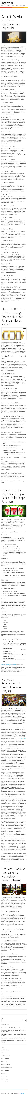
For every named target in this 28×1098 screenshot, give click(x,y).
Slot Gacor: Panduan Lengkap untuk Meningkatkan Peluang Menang (13, 874)
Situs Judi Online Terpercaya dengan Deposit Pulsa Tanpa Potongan (13, 495)
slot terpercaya (4, 1076)
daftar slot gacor (4, 1079)
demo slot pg (4, 1061)
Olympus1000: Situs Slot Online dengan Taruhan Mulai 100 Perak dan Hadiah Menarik (13, 316)
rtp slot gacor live (5, 1070)
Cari (2, 1018)
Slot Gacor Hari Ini (5, 1050)
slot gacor (3, 1052)
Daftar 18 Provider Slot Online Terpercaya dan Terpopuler (11, 22)
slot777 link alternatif (5, 1055)
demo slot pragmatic (5, 1064)
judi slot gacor (4, 1073)
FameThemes (21, 1093)
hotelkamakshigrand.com (6, 1067)
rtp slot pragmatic (5, 1058)
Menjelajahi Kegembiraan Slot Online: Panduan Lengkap (11, 685)
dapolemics (7, 2)
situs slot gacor (23, 738)
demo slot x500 (4, 1082)
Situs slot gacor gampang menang (8, 664)
